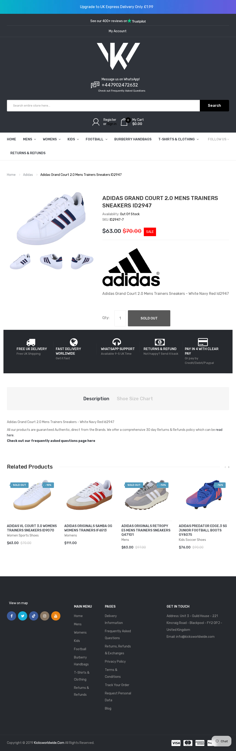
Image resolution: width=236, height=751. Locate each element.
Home (11, 175)
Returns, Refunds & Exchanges (118, 649)
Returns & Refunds (81, 691)
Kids (77, 641)
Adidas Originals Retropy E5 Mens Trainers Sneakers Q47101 (145, 530)
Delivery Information (114, 619)
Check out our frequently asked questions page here (51, 441)
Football (80, 649)
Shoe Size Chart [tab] (135, 398)
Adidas (28, 175)
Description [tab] (96, 398)
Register (109, 120)
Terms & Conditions (113, 673)
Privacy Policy (115, 662)
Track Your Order (117, 685)
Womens (80, 633)
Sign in (112, 124)
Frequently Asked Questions (118, 634)
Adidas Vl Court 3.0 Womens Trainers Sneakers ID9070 (32, 528)
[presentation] (225, 467)
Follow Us (217, 139)
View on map (18, 603)
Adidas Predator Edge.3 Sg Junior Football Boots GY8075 (203, 530)
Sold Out (149, 318)
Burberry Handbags (81, 660)
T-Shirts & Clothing (81, 676)
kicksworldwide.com (49, 743)
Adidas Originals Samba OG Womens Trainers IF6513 (88, 528)
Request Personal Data (118, 696)
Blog (108, 708)
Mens (78, 624)
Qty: (105, 318)
